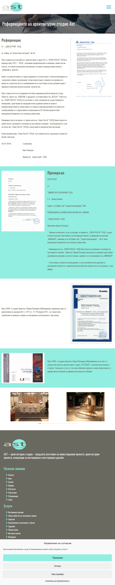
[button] (109, 7)
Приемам (57, 557)
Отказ (57, 566)
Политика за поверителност (57, 581)
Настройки (58, 574)
